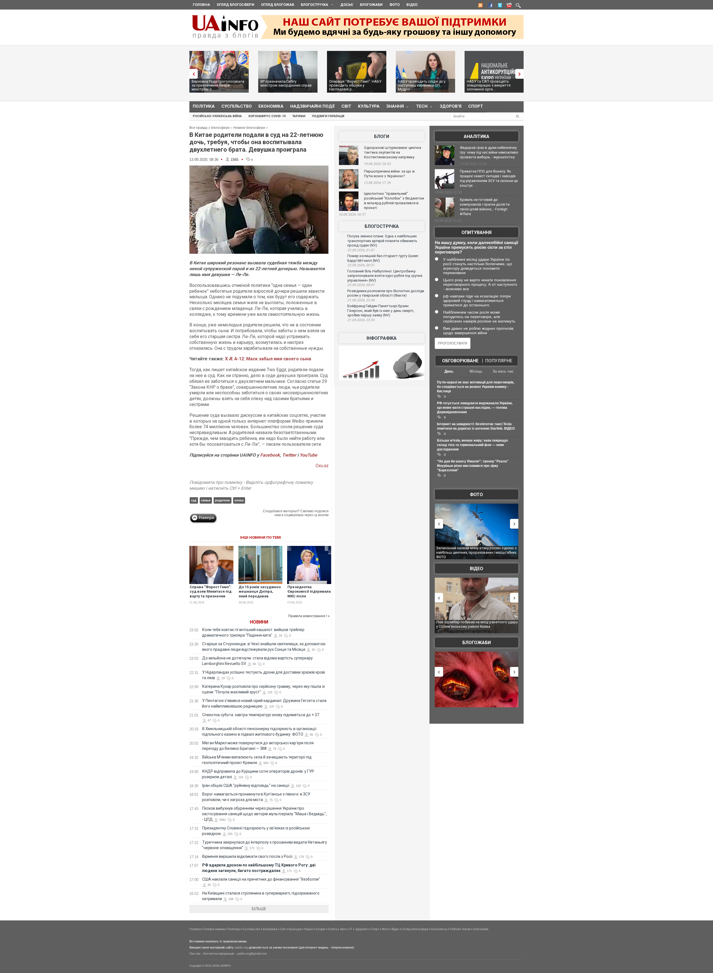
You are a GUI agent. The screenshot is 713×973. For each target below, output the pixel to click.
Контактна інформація (218, 953)
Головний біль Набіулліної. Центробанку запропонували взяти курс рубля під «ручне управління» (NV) (384, 275)
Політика (204, 106)
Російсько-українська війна (217, 116)
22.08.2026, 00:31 (361, 265)
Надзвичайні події (312, 106)
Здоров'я (451, 106)
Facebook (270, 455)
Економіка (271, 106)
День (449, 371)
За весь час (503, 371)
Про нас (195, 953)
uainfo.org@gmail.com (252, 953)
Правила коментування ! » (309, 616)
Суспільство (236, 106)
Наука (308, 929)
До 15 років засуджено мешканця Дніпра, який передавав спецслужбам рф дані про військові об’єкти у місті (260, 599)
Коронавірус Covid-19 (266, 116)
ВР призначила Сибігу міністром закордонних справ (286, 83)
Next (520, 74)
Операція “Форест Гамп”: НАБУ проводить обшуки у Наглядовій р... (355, 85)
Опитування (477, 232)
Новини (259, 622)
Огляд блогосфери (235, 5)
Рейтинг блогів (460, 929)
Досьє (346, 5)
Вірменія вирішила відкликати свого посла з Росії (247, 856)
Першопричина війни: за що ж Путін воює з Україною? (389, 173)
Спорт (475, 106)
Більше (259, 909)
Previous (192, 74)
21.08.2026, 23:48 (361, 300)
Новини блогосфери (249, 128)
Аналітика (476, 136)
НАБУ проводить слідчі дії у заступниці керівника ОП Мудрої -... (421, 85)
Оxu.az (322, 465)
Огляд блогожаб (277, 5)
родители (222, 500)
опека (239, 500)
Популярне (498, 360)
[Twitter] (499, 6)
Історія (320, 929)
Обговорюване (460, 360)
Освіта (332, 929)
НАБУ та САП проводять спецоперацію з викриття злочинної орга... (489, 85)
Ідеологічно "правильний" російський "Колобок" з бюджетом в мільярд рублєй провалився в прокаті (394, 200)
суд (193, 500)
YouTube (308, 455)
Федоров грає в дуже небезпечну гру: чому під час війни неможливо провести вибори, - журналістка (489, 152)
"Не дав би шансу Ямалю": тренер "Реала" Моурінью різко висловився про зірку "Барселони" (473, 465)
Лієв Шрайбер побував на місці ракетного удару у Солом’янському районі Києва (477, 624)
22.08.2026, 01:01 (361, 250)
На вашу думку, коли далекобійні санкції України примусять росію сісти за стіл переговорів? (476, 247)
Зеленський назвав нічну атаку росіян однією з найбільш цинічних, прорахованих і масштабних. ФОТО (476, 552)
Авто (343, 929)
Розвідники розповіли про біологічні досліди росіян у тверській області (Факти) (385, 293)
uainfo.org (241, 947)
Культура (369, 106)
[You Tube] (508, 6)
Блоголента (439, 929)
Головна (201, 5)
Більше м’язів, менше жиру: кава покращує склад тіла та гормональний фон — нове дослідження (472, 445)
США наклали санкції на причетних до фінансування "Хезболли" (261, 879)
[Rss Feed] (480, 6)
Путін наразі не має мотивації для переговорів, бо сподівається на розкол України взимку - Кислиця (475, 386)
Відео (411, 5)
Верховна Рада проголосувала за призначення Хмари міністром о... (218, 85)
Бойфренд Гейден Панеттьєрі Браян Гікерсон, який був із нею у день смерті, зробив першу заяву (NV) (380, 310)
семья (205, 500)
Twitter (289, 455)
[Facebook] (489, 6)
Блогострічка (312, 5)
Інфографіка (382, 338)
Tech (420, 107)
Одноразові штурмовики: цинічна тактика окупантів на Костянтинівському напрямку (392, 152)
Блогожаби (371, 5)
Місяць (476, 371)
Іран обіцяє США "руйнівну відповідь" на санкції (245, 785)
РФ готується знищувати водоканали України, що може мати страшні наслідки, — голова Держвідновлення (474, 407)
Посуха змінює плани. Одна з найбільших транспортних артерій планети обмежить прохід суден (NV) (382, 240)
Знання (393, 107)
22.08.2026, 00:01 (361, 285)
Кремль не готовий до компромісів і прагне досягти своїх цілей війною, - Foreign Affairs (485, 207)
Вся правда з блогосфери (209, 128)
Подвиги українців (328, 116)
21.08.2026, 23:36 (361, 320)
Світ (346, 106)
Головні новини (214, 929)
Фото (394, 5)
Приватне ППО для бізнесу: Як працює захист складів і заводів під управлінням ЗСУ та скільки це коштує (489, 178)
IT (351, 929)
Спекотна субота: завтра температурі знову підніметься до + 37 (261, 715)
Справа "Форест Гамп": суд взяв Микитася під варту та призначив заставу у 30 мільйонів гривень (210, 596)
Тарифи (298, 116)
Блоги (381, 136)
